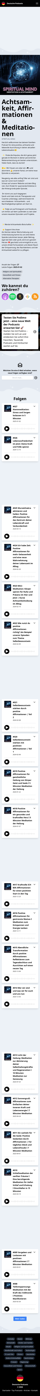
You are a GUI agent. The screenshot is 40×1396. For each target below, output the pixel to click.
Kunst (20, 1339)
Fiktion (20, 1354)
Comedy (11, 1339)
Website (21, 183)
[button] (37, 3)
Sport (20, 1370)
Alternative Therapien (11, 278)
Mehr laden (20, 1319)
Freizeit (14, 1362)
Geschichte (30, 1354)
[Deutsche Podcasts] (20, 1378)
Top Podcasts (17, 1390)
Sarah (4, 196)
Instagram (20, 209)
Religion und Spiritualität (12, 272)
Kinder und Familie (25, 1343)
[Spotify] (12, 296)
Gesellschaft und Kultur (13, 1350)
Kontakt (34, 1390)
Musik (8, 1347)
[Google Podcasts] (27, 296)
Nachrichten (28, 1358)
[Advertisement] (20, 27)
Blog (34, 183)
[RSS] (35, 296)
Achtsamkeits (19, 201)
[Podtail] (20, 296)
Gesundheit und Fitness (11, 275)
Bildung (28, 1339)
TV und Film (9, 1354)
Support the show (12, 229)
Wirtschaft (11, 1343)
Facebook (32, 209)
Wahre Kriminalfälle (13, 1358)
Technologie (30, 1350)
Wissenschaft (30, 1366)
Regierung (24, 1362)
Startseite (6, 1390)
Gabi (12, 196)
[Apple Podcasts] (5, 296)
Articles (27, 1390)
